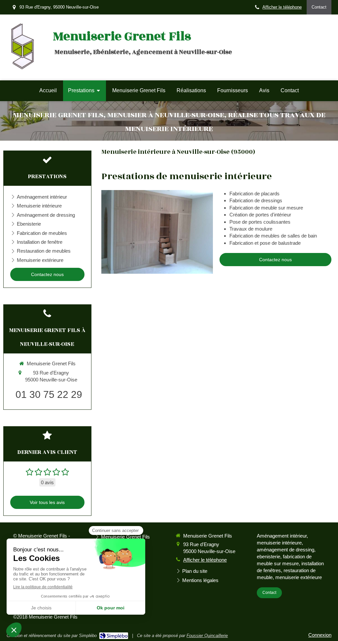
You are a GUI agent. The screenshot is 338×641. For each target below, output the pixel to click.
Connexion (319, 635)
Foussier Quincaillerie (207, 635)
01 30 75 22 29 (49, 394)
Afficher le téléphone (282, 7)
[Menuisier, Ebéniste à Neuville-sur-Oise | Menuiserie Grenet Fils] (22, 47)
